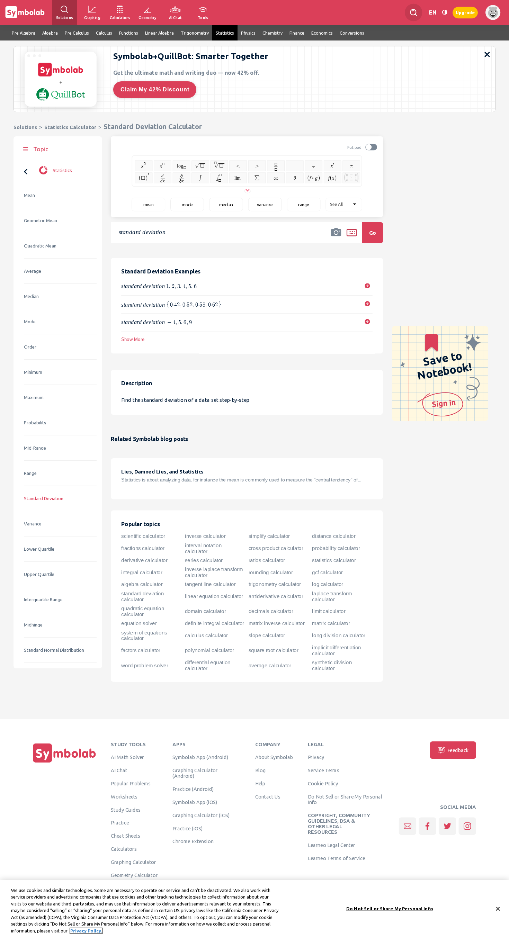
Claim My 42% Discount (154, 89)
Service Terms (323, 770)
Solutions (25, 127)
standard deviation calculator (142, 596)
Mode (30, 321)
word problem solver (144, 665)
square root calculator (273, 650)
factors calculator (140, 650)
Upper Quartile (39, 574)
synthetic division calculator (332, 665)
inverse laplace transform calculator (214, 572)
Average (32, 271)
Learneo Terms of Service (336, 858)
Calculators (124, 848)
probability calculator (336, 548)
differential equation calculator (208, 665)
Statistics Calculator (70, 127)
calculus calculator (206, 635)
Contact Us (267, 796)
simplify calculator (269, 536)
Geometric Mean (40, 220)
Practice (120, 823)
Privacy (316, 757)
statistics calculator (334, 560)
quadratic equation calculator (142, 611)
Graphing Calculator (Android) (195, 773)
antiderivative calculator (276, 596)
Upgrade (465, 12)
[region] (254, 909)
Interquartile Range (43, 599)
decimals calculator (271, 611)
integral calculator (141, 572)
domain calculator (205, 611)
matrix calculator (331, 623)
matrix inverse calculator (277, 623)
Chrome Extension (193, 841)
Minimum (33, 372)
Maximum (34, 397)
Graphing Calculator (133, 862)
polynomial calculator (209, 650)
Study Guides (126, 809)
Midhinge (33, 625)
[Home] (64, 762)
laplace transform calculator (332, 596)
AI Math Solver (127, 757)
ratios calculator (267, 560)
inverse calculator (205, 536)
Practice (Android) (193, 789)
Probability (35, 422)
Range (30, 473)
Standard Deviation (43, 498)
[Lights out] (444, 12)
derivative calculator (144, 560)
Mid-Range (35, 448)
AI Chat (119, 770)
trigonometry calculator (275, 584)
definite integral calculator (214, 623)
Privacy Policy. (86, 930)
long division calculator (338, 635)
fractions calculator (142, 548)
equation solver (139, 623)
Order (30, 347)
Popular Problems (131, 783)
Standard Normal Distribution (54, 650)
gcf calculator (327, 572)
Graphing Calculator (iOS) (201, 815)
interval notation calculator (203, 548)
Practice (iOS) (187, 828)
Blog (260, 770)
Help (260, 783)
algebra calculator (141, 584)
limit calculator (328, 611)
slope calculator (267, 635)
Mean (29, 195)
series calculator (204, 560)
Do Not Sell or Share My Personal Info (345, 799)
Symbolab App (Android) (200, 757)
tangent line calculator (210, 584)
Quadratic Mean (40, 246)
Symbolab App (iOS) (194, 802)
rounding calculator (271, 572)
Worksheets (124, 796)
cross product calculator (276, 548)
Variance (33, 523)
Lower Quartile (39, 549)
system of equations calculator (144, 635)
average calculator (270, 665)
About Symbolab (274, 757)
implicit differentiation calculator (336, 650)
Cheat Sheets (125, 836)
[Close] (498, 908)
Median (31, 296)
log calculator (327, 584)
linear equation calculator (214, 596)
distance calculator (333, 536)
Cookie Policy (323, 783)
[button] (336, 237)
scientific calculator (143, 536)
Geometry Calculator (134, 875)
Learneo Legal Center (331, 845)
